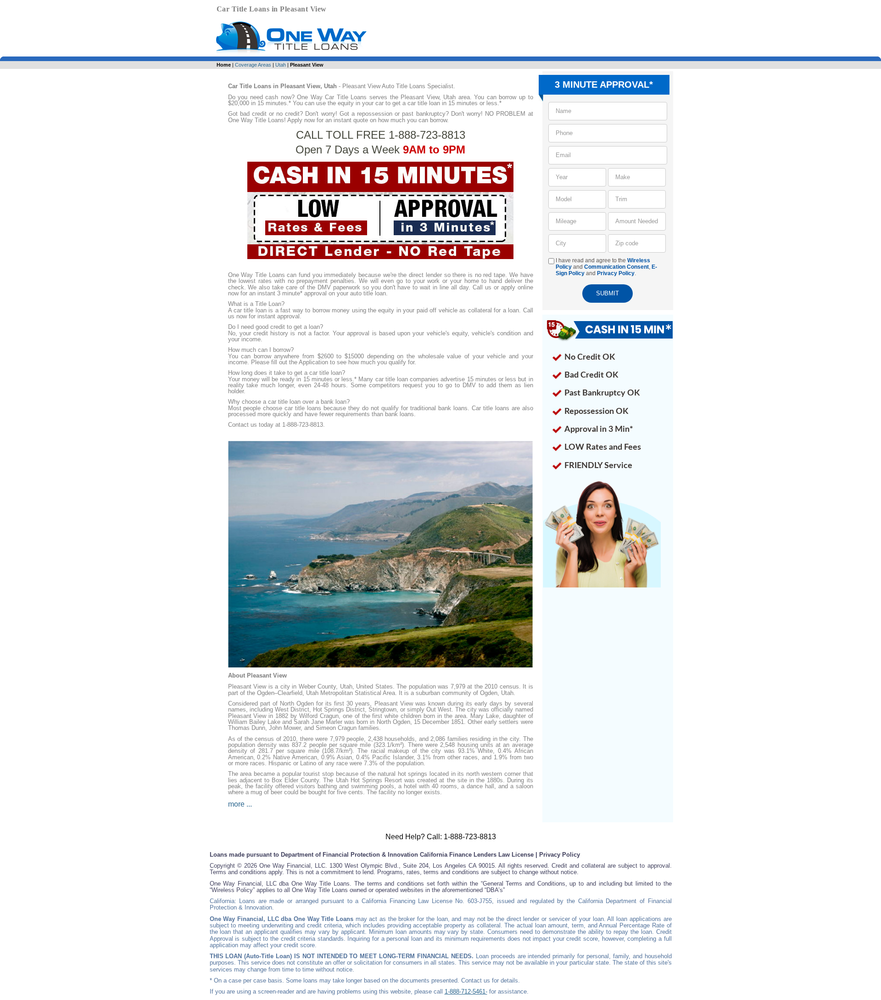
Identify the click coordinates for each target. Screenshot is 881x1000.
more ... (240, 804)
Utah (280, 65)
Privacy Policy (616, 273)
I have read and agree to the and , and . (606, 267)
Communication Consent (616, 267)
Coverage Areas (253, 65)
